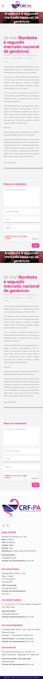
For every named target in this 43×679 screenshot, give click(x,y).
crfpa (6, 58)
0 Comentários (16, 58)
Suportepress (36, 678)
